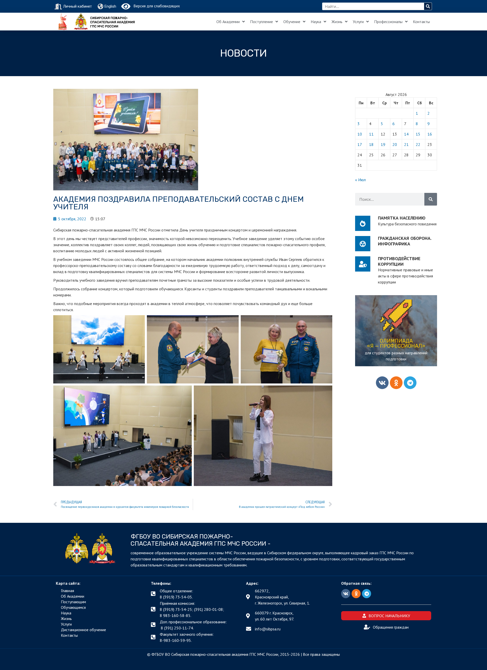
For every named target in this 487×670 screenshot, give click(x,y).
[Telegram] (410, 382)
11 (371, 134)
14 (406, 134)
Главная (67, 590)
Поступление (261, 21)
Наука (316, 21)
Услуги (358, 21)
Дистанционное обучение (83, 629)
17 (359, 144)
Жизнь (337, 21)
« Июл (360, 179)
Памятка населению (401, 218)
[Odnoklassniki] (396, 382)
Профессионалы (388, 21)
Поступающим (73, 601)
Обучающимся (73, 607)
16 (429, 134)
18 (371, 144)
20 (394, 144)
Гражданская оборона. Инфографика (404, 241)
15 (418, 134)
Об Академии (228, 21)
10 (359, 134)
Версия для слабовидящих (155, 5)
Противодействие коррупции (399, 261)
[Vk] (382, 382)
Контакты (421, 21)
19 (383, 144)
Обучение (291, 21)
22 (418, 144)
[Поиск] (428, 6)
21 (406, 144)
